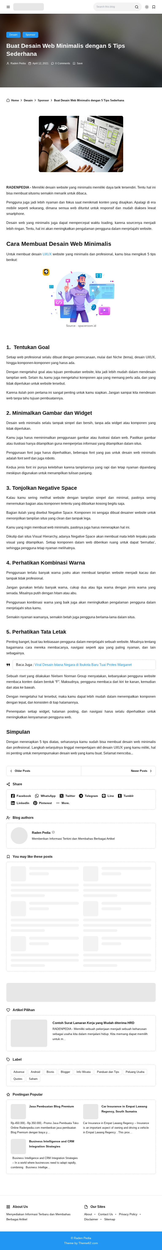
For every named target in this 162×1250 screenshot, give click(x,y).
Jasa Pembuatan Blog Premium (51, 1106)
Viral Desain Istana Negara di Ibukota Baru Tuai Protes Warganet (83, 664)
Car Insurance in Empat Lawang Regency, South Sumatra (124, 1109)
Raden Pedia (18, 63)
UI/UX (47, 254)
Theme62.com (88, 1243)
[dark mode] (147, 7)
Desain (13, 34)
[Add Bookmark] (78, 63)
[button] (64, 803)
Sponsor (30, 34)
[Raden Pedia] (28, 6)
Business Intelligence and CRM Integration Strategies (51, 1144)
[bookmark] (154, 7)
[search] (137, 7)
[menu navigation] (8, 7)
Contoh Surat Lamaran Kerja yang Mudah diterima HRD (93, 1023)
